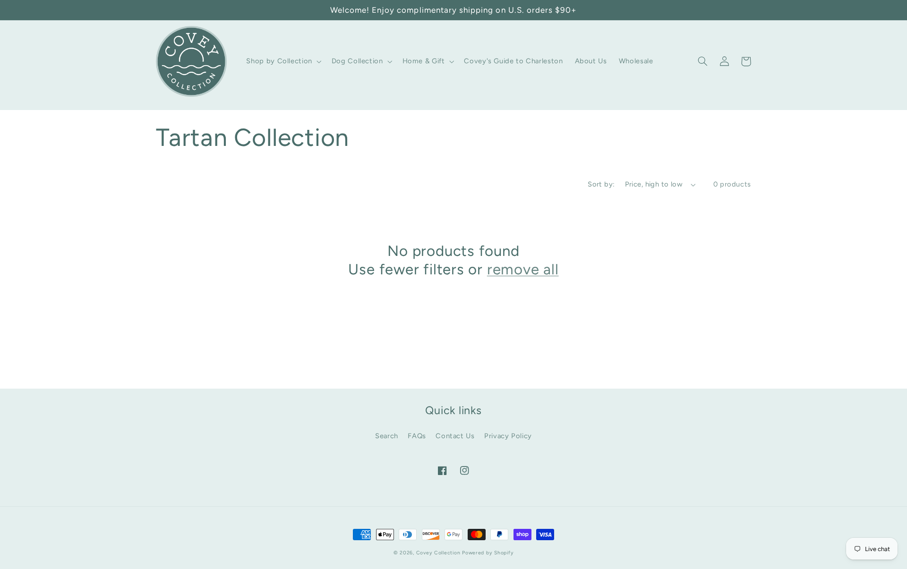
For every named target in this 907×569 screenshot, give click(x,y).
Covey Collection (438, 553)
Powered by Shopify (487, 553)
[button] (282, 61)
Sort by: (601, 184)
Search (386, 436)
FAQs (417, 436)
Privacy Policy (508, 436)
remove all (523, 269)
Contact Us (455, 436)
